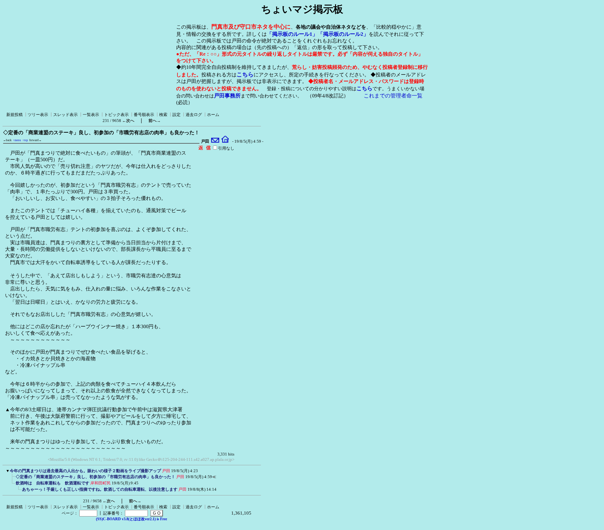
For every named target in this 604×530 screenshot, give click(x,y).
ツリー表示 (38, 114)
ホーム (213, 114)
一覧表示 (91, 114)
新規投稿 (14, 114)
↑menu (17, 140)
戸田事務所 (227, 96)
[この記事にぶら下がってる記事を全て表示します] (12, 479)
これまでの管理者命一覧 (393, 96)
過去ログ (194, 114)
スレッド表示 (65, 114)
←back (7, 140)
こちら (245, 74)
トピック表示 (116, 114)
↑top (25, 140)
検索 (163, 114)
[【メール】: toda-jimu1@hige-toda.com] (215, 141)
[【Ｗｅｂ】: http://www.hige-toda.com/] (225, 141)
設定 (176, 114)
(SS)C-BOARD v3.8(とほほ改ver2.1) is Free (131, 519)
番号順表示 (144, 114)
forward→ (35, 140)
